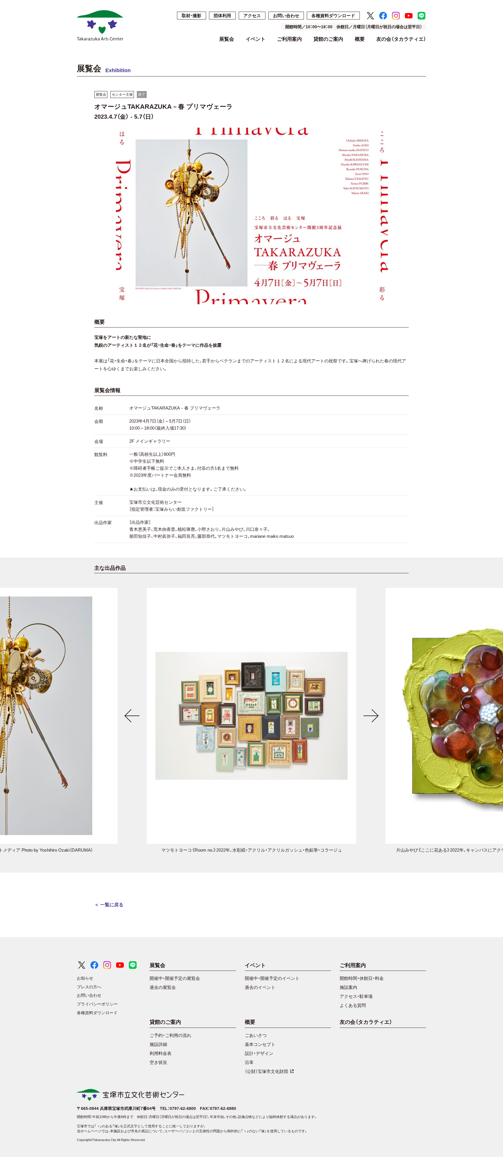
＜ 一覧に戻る (108, 904)
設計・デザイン (259, 1053)
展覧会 (226, 39)
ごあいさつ (256, 1035)
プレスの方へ (89, 987)
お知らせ (85, 978)
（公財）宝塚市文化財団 (266, 1071)
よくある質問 (353, 1005)
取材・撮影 (191, 15)
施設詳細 (158, 1044)
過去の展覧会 (163, 987)
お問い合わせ (286, 15)
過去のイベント (260, 987)
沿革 (249, 1062)
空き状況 (158, 1062)
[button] (132, 716)
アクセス (252, 15)
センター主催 (122, 94)
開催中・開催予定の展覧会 (175, 978)
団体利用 (222, 15)
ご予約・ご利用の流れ (170, 1035)
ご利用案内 (289, 39)
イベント (255, 39)
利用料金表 (160, 1053)
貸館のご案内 (328, 39)
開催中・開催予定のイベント (272, 978)
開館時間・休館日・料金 (362, 978)
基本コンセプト (260, 1044)
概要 (360, 39)
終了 (141, 94)
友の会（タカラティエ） (401, 39)
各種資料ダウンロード (333, 15)
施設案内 (348, 987)
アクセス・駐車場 (356, 996)
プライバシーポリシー (97, 1004)
